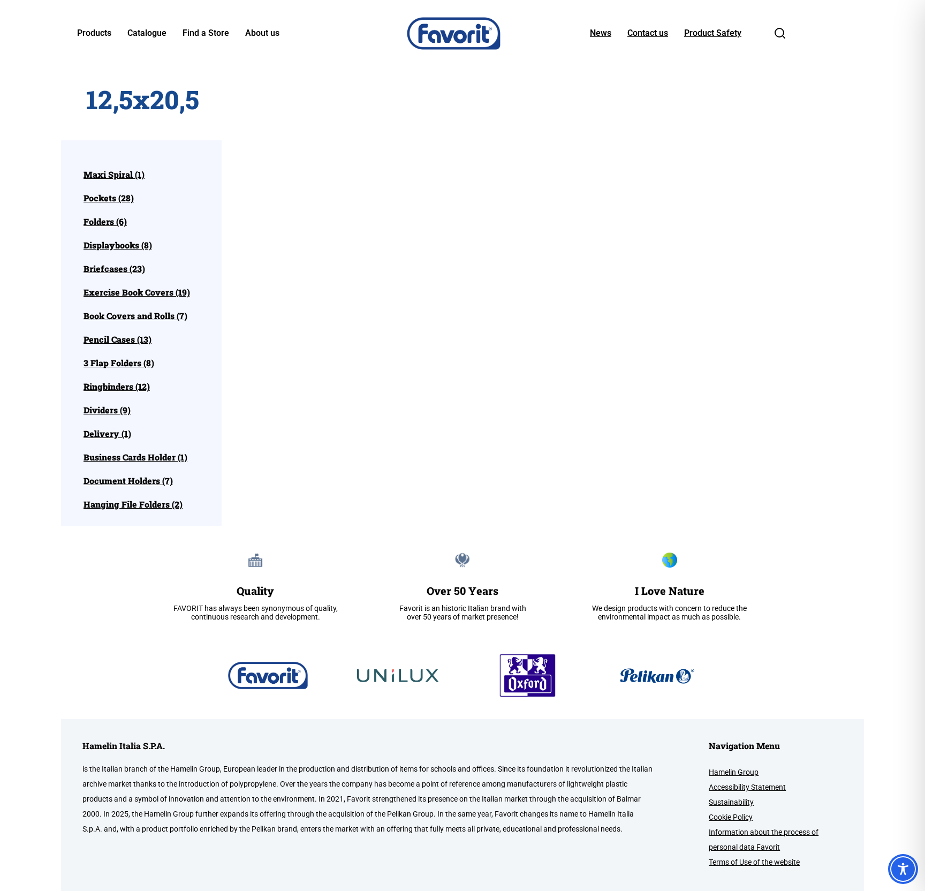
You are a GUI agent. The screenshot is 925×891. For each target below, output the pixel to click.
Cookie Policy (731, 817)
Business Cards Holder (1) (135, 457)
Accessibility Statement (747, 787)
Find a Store (206, 33)
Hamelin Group (734, 772)
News (600, 33)
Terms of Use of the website (754, 862)
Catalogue (146, 33)
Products (94, 33)
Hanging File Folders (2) (133, 504)
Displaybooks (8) (118, 245)
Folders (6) (105, 221)
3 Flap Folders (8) (119, 363)
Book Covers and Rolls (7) (135, 316)
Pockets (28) (109, 198)
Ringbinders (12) (117, 386)
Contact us (647, 33)
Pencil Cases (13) (117, 339)
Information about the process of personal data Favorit (763, 839)
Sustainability (731, 802)
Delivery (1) (107, 433)
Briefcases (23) (114, 268)
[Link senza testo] (780, 37)
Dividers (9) (107, 410)
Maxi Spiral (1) (114, 174)
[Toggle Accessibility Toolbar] (903, 869)
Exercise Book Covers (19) (137, 292)
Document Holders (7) (128, 480)
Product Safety (712, 33)
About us (262, 33)
